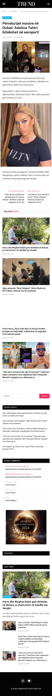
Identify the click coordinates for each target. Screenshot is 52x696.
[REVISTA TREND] (26, 4)
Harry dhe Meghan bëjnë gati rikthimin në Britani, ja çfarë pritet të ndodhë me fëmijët (25, 249)
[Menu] (4, 4)
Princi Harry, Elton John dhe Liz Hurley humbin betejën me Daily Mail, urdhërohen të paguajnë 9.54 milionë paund (24, 331)
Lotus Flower (10, 485)
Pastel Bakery (11, 500)
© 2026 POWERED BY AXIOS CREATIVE (26, 689)
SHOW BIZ (7, 17)
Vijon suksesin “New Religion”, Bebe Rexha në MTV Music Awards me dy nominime (23, 289)
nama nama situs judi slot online (17, 474)
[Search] (48, 4)
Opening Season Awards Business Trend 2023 (23, 469)
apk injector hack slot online (16, 466)
